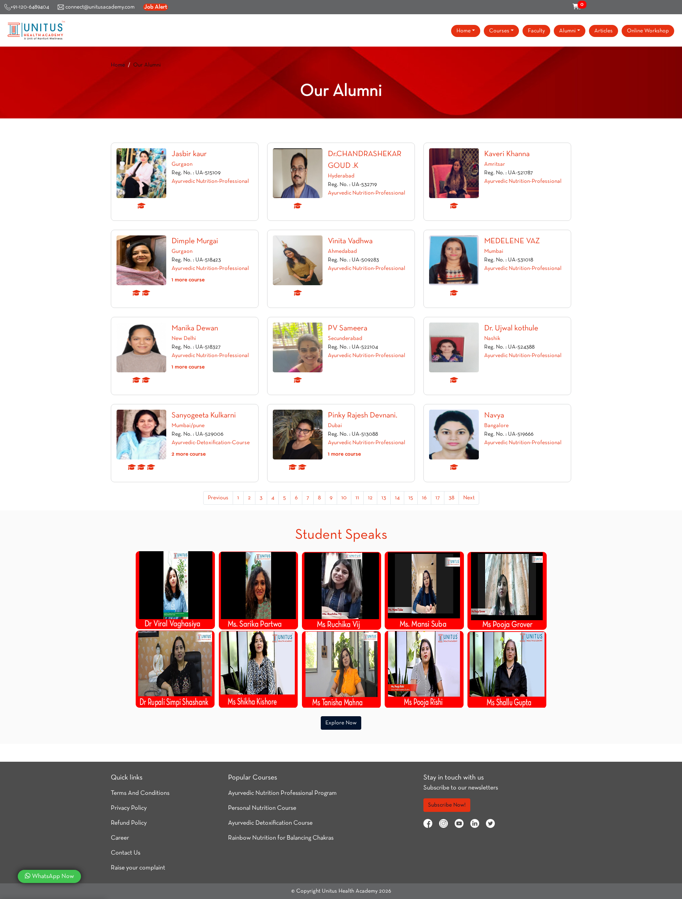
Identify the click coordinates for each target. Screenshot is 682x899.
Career (120, 838)
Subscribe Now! (447, 805)
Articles (603, 30)
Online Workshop (648, 30)
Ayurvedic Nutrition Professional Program (282, 793)
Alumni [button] (567, 30)
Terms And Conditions (140, 793)
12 (370, 497)
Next (469, 497)
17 (437, 497)
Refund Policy (129, 823)
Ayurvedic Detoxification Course (270, 823)
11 (357, 497)
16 (424, 497)
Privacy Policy (129, 808)
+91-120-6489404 (30, 7)
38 (451, 497)
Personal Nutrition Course (262, 808)
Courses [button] (499, 30)
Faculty (536, 30)
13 (383, 497)
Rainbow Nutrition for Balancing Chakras (281, 838)
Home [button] (463, 30)
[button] (188, 279)
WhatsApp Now (52, 876)
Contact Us (125, 853)
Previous (218, 497)
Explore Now (341, 722)
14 (397, 497)
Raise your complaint (138, 868)
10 (344, 497)
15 (410, 497)
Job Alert (155, 7)
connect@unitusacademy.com (99, 7)
